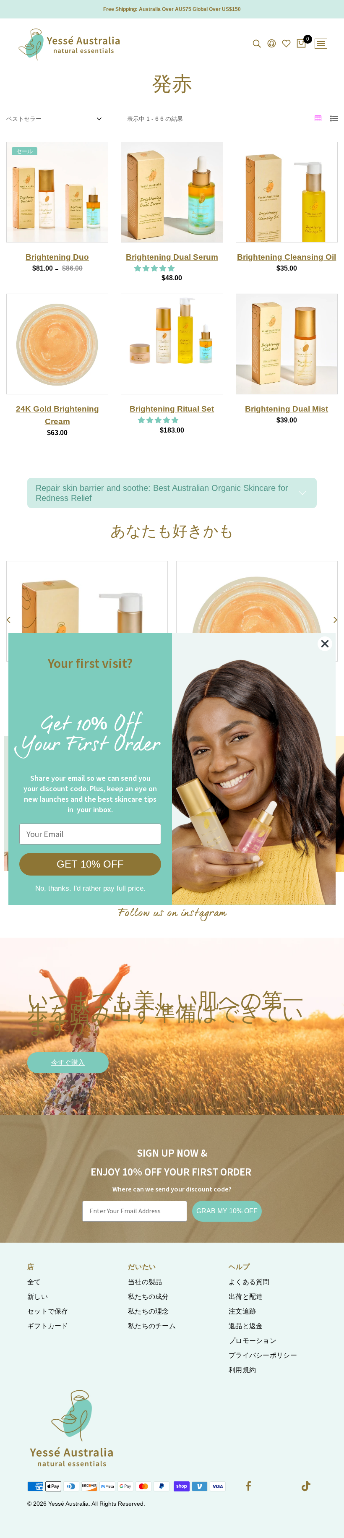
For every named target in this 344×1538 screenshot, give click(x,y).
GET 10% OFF (90, 864)
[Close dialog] (325, 643)
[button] (155, 268)
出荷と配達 (246, 1296)
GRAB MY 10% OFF (227, 1211)
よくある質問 (249, 1281)
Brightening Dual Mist (286, 408)
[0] (301, 44)
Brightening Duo (57, 257)
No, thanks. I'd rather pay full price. (90, 888)
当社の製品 (145, 1281)
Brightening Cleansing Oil (286, 257)
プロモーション (252, 1340)
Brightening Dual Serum (172, 257)
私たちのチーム (152, 1325)
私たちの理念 (148, 1311)
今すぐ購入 (68, 1062)
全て (34, 1281)
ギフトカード (47, 1325)
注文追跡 (242, 1311)
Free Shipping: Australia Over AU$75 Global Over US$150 (172, 9)
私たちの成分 (148, 1296)
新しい (37, 1296)
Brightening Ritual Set (172, 408)
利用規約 (242, 1370)
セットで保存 (47, 1311)
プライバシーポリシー (263, 1355)
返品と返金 (246, 1325)
